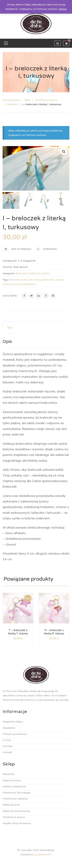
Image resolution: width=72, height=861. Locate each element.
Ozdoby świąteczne (14, 786)
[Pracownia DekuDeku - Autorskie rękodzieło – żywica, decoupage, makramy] (36, 23)
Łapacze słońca (12, 780)
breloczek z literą (31, 279)
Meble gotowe (11, 804)
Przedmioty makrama (15, 798)
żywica (6, 284)
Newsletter (9, 727)
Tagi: (5, 279)
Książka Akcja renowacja (17, 823)
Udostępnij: (10, 295)
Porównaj (50, 249)
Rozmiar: (8, 266)
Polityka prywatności (15, 734)
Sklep (27, 99)
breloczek (14, 279)
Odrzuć (62, 8)
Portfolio (8, 746)
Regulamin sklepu (13, 721)
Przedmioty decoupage (16, 792)
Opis (10, 327)
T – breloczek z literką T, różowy (18, 632)
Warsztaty (9, 774)
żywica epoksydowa (23, 284)
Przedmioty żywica (46, 99)
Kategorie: (9, 273)
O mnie (7, 740)
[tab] (36, 327)
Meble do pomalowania (16, 811)
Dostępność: (10, 260)
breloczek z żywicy (53, 279)
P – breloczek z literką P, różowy (54, 632)
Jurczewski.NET (43, 854)
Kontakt (7, 752)
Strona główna (11, 99)
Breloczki (12, 104)
